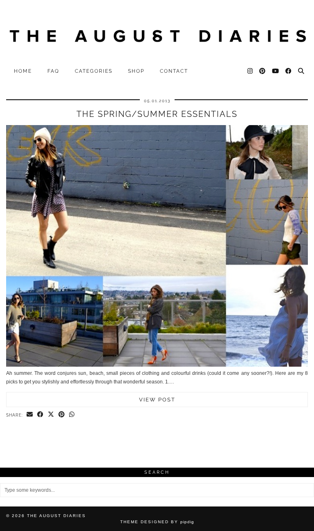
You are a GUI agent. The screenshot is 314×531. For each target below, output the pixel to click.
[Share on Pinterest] (61, 415)
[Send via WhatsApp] (72, 415)
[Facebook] (288, 71)
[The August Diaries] (157, 31)
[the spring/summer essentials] (157, 365)
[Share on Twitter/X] (51, 415)
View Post (157, 400)
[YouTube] (276, 71)
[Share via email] (30, 415)
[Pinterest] (262, 71)
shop (136, 71)
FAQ (53, 71)
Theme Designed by (157, 522)
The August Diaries (56, 515)
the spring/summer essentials (157, 114)
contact (174, 71)
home (23, 71)
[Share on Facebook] (40, 415)
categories (93, 71)
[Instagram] (250, 71)
